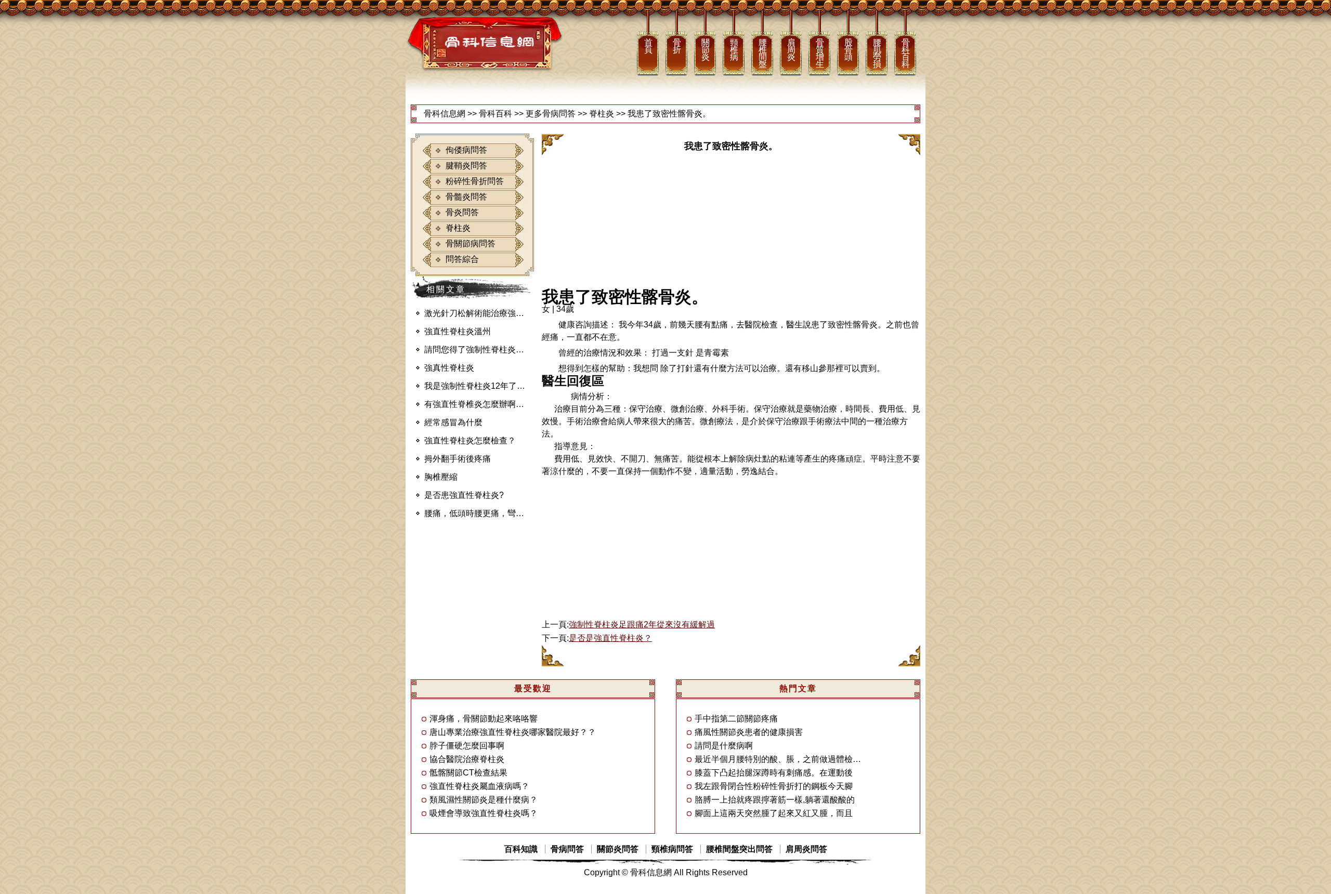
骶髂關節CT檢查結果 (468, 772)
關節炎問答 (617, 849)
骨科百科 (905, 53)
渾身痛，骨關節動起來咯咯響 (483, 718)
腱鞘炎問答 (466, 165)
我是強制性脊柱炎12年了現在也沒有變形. (477, 386)
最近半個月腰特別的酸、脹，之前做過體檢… (778, 759)
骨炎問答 (462, 212)
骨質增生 (819, 53)
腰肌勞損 (876, 53)
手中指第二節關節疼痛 (736, 718)
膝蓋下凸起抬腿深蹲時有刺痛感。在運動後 (774, 772)
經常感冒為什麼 (453, 422)
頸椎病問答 (672, 849)
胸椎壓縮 (441, 476)
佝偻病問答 (466, 150)
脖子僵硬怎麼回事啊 (466, 745)
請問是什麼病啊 (724, 745)
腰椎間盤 (762, 53)
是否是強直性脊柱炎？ (610, 638)
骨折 (676, 46)
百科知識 (521, 849)
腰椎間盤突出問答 (739, 849)
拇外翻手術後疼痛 (457, 458)
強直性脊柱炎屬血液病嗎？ (479, 786)
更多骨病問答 (551, 113)
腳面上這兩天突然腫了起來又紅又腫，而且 (774, 813)
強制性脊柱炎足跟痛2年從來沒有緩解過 (642, 624)
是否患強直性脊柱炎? (464, 495)
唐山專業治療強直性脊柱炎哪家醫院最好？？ (512, 732)
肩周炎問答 (806, 849)
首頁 (647, 46)
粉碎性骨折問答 (475, 181)
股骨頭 (848, 49)
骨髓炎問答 (466, 196)
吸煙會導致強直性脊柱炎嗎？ (483, 813)
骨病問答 (567, 849)
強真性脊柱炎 (449, 367)
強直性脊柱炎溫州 (457, 331)
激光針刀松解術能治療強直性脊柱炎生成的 (477, 313)
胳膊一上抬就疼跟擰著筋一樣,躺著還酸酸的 (775, 799)
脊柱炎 (601, 113)
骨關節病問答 (470, 243)
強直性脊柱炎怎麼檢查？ (470, 440)
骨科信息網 (444, 113)
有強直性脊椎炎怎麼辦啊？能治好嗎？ (477, 404)
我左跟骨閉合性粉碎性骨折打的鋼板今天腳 (774, 786)
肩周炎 (790, 49)
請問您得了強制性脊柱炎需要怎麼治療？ (477, 349)
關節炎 (705, 49)
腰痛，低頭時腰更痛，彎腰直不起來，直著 (477, 513)
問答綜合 (462, 259)
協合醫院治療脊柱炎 (466, 759)
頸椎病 (733, 49)
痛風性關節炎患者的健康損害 (749, 732)
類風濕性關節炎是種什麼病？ (483, 799)
